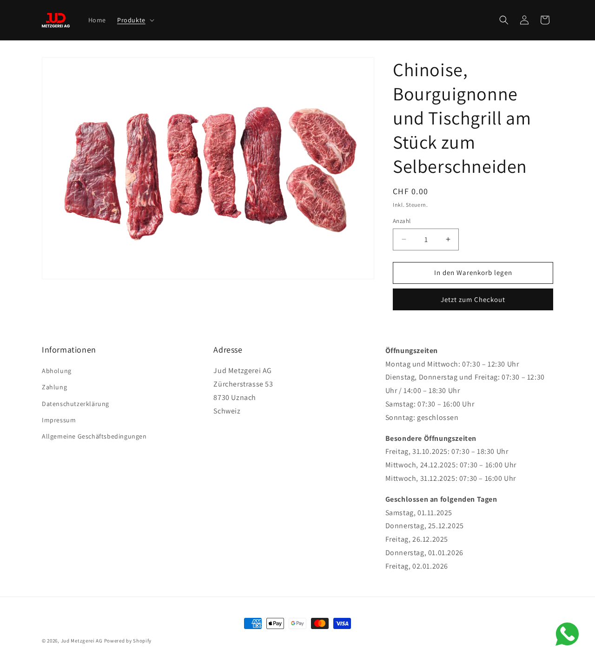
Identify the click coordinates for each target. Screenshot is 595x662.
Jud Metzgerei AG (82, 640)
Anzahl (401, 221)
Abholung (57, 371)
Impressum (59, 420)
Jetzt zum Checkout (473, 299)
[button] (135, 20)
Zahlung (54, 387)
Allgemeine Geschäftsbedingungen (94, 436)
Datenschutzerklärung (75, 404)
